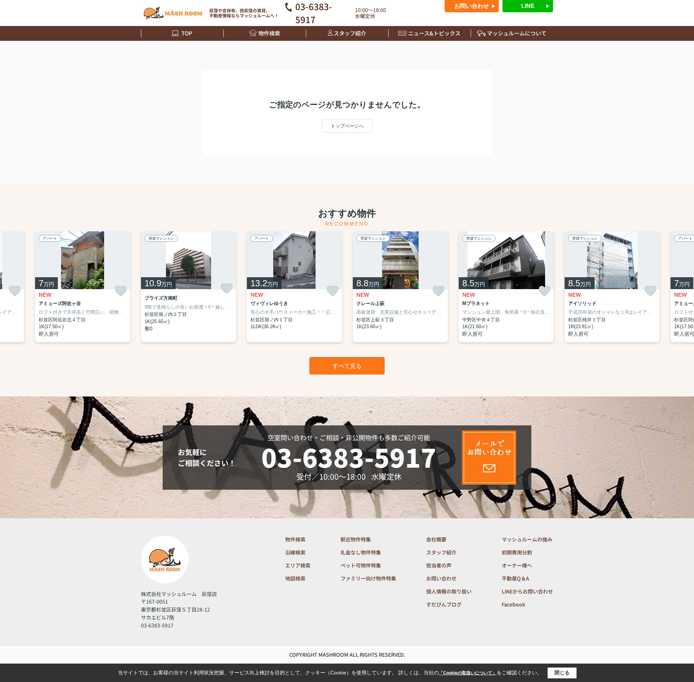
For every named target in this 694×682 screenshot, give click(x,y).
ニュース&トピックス (434, 33)
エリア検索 (297, 565)
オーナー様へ (517, 565)
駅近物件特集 (355, 539)
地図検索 (295, 578)
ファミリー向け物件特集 (368, 578)
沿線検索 (295, 552)
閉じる (562, 672)
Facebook (513, 604)
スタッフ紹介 (350, 33)
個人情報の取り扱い (449, 591)
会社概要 (436, 539)
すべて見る (347, 366)
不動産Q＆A (515, 578)
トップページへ (347, 126)
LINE (528, 6)
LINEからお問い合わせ (527, 591)
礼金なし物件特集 (360, 552)
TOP (186, 33)
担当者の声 (438, 565)
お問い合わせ (471, 6)
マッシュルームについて (517, 33)
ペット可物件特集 (360, 565)
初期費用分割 (517, 552)
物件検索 (269, 33)
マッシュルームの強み (527, 539)
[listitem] (188, 286)
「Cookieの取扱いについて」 (468, 672)
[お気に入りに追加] (15, 291)
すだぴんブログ (444, 604)
